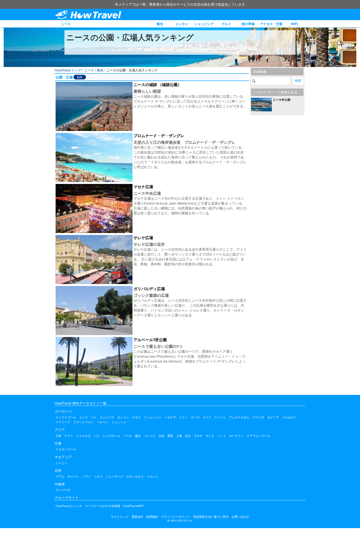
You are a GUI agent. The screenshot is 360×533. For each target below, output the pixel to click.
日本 (58, 436)
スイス (207, 417)
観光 (160, 24)
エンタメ (182, 24)
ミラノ (183, 417)
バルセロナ (289, 417)
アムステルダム (239, 417)
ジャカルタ (83, 436)
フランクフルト (83, 422)
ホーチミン (236, 436)
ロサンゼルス (135, 476)
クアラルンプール (258, 436)
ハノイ (221, 436)
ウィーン (220, 417)
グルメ (226, 24)
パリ (94, 417)
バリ (97, 436)
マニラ (209, 436)
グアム (60, 476)
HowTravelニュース (69, 506)
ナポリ (136, 417)
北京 (188, 436)
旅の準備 (248, 24)
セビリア (273, 417)
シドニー (61, 463)
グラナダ (258, 417)
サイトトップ (120, 517)
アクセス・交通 (271, 24)
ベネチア (170, 417)
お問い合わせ (240, 517)
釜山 (138, 436)
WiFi (294, 24)
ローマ (195, 417)
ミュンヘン (118, 422)
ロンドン (123, 417)
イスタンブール (66, 449)
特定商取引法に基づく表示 (210, 517)
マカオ (198, 436)
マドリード (63, 422)
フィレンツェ (152, 417)
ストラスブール (66, 417)
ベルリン (102, 422)
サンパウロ (63, 490)
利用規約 (152, 517)
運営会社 (137, 517)
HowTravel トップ (68, 70)
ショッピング (204, 24)
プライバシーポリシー (175, 517)
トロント (152, 476)
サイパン (73, 476)
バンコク (150, 436)
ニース (66, 24)
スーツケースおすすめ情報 (102, 506)
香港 (170, 436)
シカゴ (98, 476)
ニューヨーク (114, 476)
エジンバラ (107, 417)
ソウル (127, 436)
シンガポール (111, 436)
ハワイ (86, 476)
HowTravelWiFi (133, 506)
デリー (68, 436)
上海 (179, 436)
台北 (161, 436)
